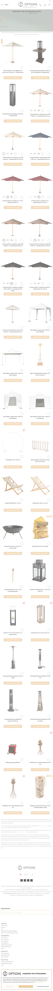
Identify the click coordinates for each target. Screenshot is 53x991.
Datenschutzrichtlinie (39, 982)
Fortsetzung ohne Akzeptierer (43, 986)
